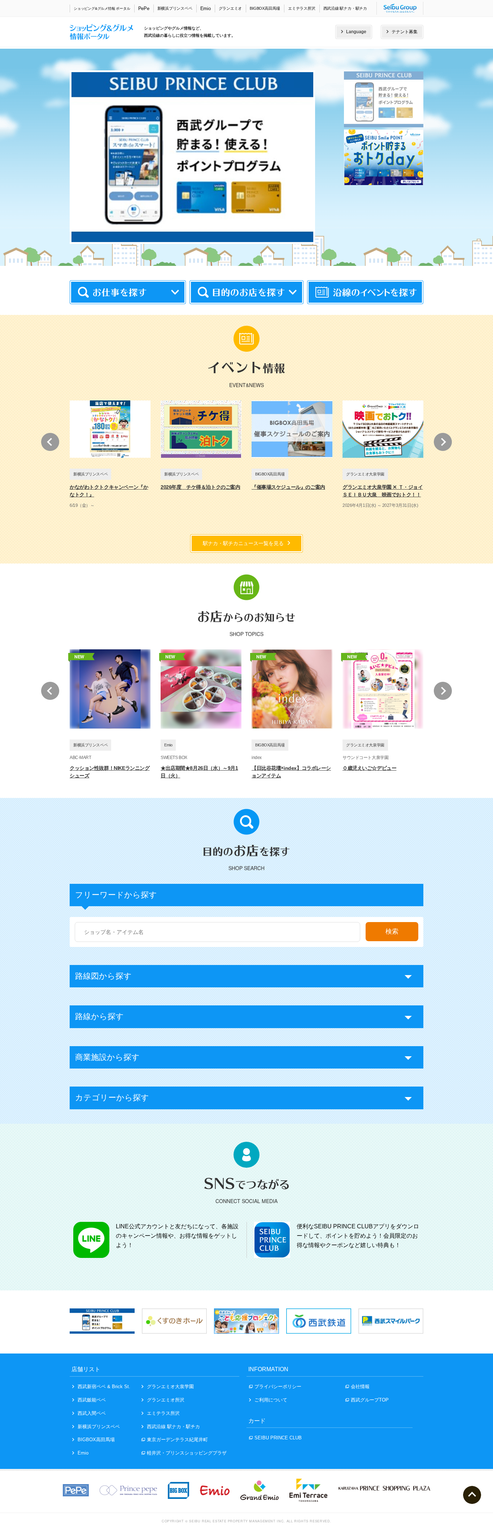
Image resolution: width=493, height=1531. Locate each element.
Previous (50, 442)
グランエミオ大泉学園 (170, 1386)
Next (443, 442)
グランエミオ (230, 8)
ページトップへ (472, 1495)
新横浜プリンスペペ (174, 8)
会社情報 (360, 1386)
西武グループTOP (370, 1400)
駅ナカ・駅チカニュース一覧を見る (243, 543)
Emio (205, 8)
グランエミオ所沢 (165, 1400)
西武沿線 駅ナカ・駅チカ (345, 8)
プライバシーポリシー (277, 1386)
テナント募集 (405, 31)
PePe (143, 8)
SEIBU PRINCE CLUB (278, 1437)
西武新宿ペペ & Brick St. (104, 1386)
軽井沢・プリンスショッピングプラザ (187, 1453)
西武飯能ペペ (92, 1400)
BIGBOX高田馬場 (265, 8)
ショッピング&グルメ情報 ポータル (102, 8)
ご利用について (270, 1400)
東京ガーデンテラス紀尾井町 (177, 1439)
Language (356, 31)
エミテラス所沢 (301, 8)
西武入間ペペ (92, 1413)
